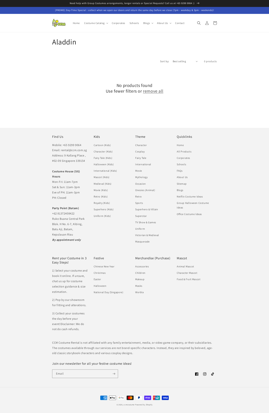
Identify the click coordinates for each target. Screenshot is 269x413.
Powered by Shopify (144, 404)
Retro (138, 196)
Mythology (141, 177)
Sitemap (181, 183)
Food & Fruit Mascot (188, 279)
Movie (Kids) (101, 190)
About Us (182, 177)
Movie (138, 170)
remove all (153, 91)
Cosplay (140, 151)
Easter (97, 279)
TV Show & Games (145, 222)
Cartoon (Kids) (102, 145)
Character (141, 145)
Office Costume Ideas (189, 214)
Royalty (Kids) (102, 203)
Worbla (139, 292)
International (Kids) (105, 170)
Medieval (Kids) (102, 183)
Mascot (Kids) (101, 177)
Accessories (142, 266)
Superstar (141, 216)
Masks (138, 285)
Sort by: (164, 61)
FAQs (179, 170)
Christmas (100, 272)
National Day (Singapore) (108, 292)
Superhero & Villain (146, 209)
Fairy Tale (140, 158)
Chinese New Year (104, 266)
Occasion (140, 183)
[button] (96, 23)
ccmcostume (129, 404)
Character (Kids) (103, 151)
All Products (184, 151)
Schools (181, 164)
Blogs (180, 190)
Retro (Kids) (101, 196)
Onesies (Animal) (145, 190)
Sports (139, 203)
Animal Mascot (185, 266)
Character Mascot (187, 272)
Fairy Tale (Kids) (103, 158)
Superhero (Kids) (104, 209)
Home (180, 145)
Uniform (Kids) (102, 216)
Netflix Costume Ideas (190, 196)
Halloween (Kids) (104, 164)
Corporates (183, 158)
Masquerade (142, 241)
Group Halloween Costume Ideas (193, 205)
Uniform (140, 228)
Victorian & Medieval (147, 235)
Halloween (100, 285)
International (143, 164)
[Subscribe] (114, 373)
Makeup (140, 279)
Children (140, 272)
